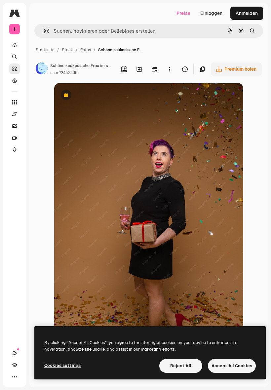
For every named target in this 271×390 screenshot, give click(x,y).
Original (96, 96)
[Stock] (14, 68)
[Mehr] (14, 376)
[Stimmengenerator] (14, 149)
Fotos (85, 50)
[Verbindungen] (14, 353)
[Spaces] (14, 114)
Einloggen (211, 13)
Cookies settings (62, 365)
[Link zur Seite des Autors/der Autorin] (42, 69)
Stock (67, 50)
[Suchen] (14, 57)
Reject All (180, 366)
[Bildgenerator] (14, 126)
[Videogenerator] (14, 138)
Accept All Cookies (232, 366)
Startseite (45, 50)
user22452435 (64, 72)
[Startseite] (14, 45)
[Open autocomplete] (44, 30)
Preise (183, 13)
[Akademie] (14, 365)
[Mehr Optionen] (169, 69)
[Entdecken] (14, 80)
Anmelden (247, 13)
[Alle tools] (14, 102)
